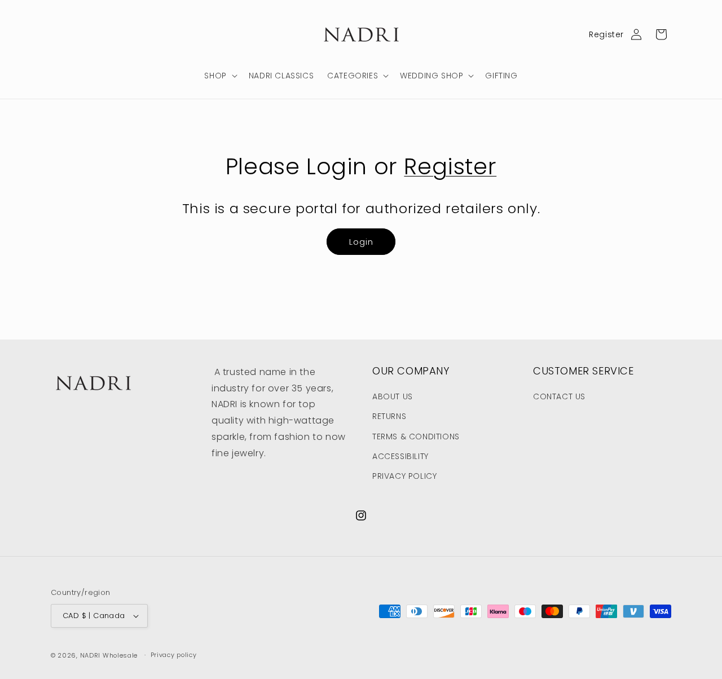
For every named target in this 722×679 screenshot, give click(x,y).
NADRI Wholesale (109, 655)
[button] (219, 75)
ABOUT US (392, 396)
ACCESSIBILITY (400, 456)
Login (361, 242)
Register (606, 34)
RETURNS (389, 416)
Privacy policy (174, 654)
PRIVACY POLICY (404, 476)
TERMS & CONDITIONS (416, 436)
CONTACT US (559, 396)
